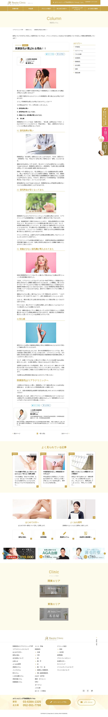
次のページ (65, 433)
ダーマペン (38, 685)
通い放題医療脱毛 (42, 673)
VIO (38, 655)
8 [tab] (63, 562)
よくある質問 (17, 664)
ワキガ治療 (78, 54)
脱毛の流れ (16, 655)
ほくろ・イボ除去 (40, 691)
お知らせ (15, 661)
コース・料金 (39, 646)
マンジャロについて (63, 670)
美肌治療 (77, 72)
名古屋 (61, 652)
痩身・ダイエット (40, 679)
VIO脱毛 (77, 47)
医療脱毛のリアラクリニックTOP (23, 646)
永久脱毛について (18, 658)
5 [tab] (55, 562)
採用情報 (60, 655)
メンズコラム (17, 670)
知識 (76, 69)
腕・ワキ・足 (41, 667)
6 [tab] (58, 562)
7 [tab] (60, 562)
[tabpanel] (19, 553)
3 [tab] (50, 562)
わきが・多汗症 (39, 676)
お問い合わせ (88, 702)
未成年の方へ (61, 661)
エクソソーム (79, 50)
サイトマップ (61, 664)
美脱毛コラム (17, 667)
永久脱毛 (77, 65)
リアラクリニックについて (21, 649)
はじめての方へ (17, 652)
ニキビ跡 (37, 688)
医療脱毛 (77, 61)
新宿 (60, 649)
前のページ (17, 433)
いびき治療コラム (18, 676)
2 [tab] (48, 562)
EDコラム (16, 673)
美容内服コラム (17, 679)
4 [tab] (53, 562)
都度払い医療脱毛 (42, 670)
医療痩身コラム (17, 682)
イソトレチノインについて (65, 667)
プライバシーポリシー (64, 658)
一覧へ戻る (42, 433)
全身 (38, 652)
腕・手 (39, 661)
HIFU (36, 682)
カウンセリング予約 (59, 702)
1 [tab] (45, 562)
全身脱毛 (77, 58)
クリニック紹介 (62, 646)
